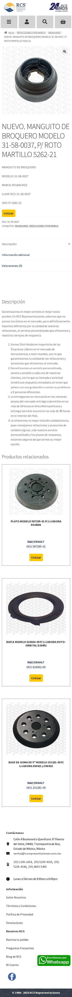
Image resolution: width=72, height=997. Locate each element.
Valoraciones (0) (12, 265)
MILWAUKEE (54, 32)
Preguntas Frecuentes (20, 948)
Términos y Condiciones (21, 906)
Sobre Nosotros (16, 897)
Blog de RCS (13, 956)
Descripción (9, 244)
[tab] (36, 244)
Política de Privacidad (19, 914)
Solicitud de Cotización (63, 22)
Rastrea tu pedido (17, 939)
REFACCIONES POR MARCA (31, 32)
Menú (9, 22)
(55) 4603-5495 (37, 866)
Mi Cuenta (12, 965)
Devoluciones (14, 923)
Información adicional (16, 255)
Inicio (11, 32)
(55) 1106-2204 (22, 862)
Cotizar (8, 213)
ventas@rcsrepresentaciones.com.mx (37, 853)
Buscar (45, 22)
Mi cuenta (27, 22)
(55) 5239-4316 (43, 862)
